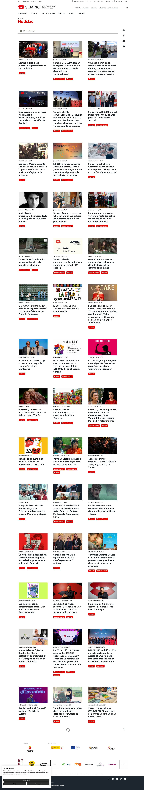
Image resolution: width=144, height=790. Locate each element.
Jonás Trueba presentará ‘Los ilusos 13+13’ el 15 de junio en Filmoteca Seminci (33, 217)
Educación (102, 8)
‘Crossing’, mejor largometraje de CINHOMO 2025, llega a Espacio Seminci (102, 463)
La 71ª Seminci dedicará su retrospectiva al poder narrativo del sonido (32, 262)
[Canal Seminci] (74, 1)
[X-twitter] (90, 1)
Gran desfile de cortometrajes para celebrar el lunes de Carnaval (63, 414)
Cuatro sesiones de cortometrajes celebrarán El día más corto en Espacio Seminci (32, 608)
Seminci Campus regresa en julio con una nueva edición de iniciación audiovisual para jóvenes (67, 217)
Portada (20, 18)
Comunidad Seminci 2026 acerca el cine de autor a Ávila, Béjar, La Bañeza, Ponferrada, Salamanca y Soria (66, 511)
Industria (94, 8)
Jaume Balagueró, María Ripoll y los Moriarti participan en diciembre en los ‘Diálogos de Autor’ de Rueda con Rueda (32, 656)
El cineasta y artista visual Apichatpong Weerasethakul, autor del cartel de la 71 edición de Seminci (32, 117)
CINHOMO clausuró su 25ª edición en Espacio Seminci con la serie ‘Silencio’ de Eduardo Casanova (33, 310)
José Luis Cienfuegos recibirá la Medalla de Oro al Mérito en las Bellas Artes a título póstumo (67, 608)
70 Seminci (70, 672)
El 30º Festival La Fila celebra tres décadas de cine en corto (66, 309)
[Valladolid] (116, 1)
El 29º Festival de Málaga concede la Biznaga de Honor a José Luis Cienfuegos (32, 365)
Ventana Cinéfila (71, 469)
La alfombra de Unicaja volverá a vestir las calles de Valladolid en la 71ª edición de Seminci (101, 217)
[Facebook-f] (87, 1)
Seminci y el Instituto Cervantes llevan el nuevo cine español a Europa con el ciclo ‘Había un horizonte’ (102, 168)
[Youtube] (94, 1)
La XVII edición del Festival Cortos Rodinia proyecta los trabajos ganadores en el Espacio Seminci (33, 559)
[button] (77, 7)
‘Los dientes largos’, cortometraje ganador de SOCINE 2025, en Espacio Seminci (66, 759)
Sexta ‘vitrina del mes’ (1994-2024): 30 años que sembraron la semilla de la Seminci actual (102, 712)
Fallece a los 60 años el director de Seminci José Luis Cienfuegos (100, 607)
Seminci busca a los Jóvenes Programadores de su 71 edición (32, 66)
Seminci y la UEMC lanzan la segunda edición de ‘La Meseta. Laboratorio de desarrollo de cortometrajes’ (66, 68)
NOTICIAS (62, 13)
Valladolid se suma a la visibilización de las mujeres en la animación (31, 462)
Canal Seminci (79, 1)
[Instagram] (98, 1)
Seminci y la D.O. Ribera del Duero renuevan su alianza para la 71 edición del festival (102, 116)
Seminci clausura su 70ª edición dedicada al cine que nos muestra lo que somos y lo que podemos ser (101, 760)
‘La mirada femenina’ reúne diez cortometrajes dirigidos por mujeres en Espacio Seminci (67, 712)
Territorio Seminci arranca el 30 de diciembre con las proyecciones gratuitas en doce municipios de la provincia (102, 560)
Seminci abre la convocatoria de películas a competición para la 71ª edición (67, 264)
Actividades (85, 8)
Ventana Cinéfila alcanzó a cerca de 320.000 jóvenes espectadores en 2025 (67, 462)
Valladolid (120, 1)
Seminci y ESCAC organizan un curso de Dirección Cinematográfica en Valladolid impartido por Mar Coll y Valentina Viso (102, 415)
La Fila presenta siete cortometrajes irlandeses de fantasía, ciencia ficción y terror (102, 510)
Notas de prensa (59, 79)
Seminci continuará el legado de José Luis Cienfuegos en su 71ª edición (64, 559)
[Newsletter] (106, 1)
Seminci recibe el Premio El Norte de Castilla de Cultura (32, 711)
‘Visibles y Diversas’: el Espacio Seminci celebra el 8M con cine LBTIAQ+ (32, 412)
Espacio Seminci (112, 8)
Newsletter (110, 1)
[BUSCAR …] (127, 8)
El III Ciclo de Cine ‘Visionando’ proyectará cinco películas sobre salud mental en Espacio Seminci (32, 759)
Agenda (72, 13)
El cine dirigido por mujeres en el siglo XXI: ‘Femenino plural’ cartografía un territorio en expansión (102, 365)
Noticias (22, 73)
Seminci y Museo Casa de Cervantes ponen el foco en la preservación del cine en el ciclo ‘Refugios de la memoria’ (33, 169)
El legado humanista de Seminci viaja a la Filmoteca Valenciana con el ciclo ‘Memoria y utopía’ (32, 510)
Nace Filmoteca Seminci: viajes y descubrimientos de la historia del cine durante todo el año (101, 264)
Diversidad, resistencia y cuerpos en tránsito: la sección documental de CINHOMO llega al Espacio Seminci (67, 366)
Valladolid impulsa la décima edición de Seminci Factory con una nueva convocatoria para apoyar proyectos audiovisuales (102, 68)
